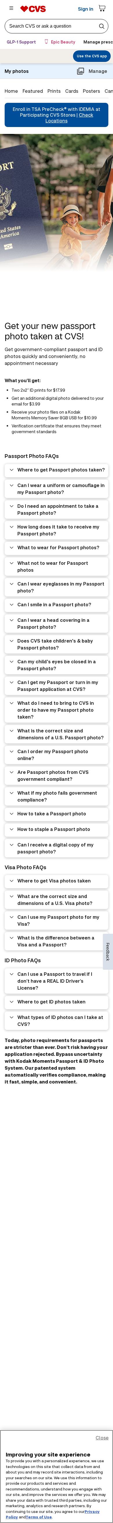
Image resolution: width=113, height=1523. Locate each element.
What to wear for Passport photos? (58, 547)
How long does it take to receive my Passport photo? (58, 530)
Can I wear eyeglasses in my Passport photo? (60, 587)
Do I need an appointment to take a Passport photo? (58, 509)
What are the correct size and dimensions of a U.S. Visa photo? (54, 899)
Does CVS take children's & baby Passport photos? (55, 644)
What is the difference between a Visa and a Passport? (55, 941)
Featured (33, 91)
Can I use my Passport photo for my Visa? (58, 920)
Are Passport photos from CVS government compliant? (53, 775)
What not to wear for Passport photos (52, 566)
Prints (54, 91)
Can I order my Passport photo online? (52, 754)
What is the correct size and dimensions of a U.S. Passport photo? (60, 734)
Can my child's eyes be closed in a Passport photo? (56, 664)
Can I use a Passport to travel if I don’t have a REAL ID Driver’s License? (54, 981)
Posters (91, 91)
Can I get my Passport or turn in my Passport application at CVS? (57, 685)
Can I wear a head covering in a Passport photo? (53, 623)
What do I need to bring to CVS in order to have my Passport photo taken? (55, 710)
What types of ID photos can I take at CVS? (60, 1020)
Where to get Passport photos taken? (61, 470)
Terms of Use (39, 1517)
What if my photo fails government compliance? (57, 796)
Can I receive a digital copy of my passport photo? (55, 848)
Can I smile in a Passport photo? (54, 604)
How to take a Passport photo (51, 813)
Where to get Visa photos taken (54, 881)
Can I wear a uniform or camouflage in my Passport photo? (61, 488)
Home (11, 91)
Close (102, 1438)
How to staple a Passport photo (53, 829)
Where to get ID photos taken (51, 1002)
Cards (71, 91)
